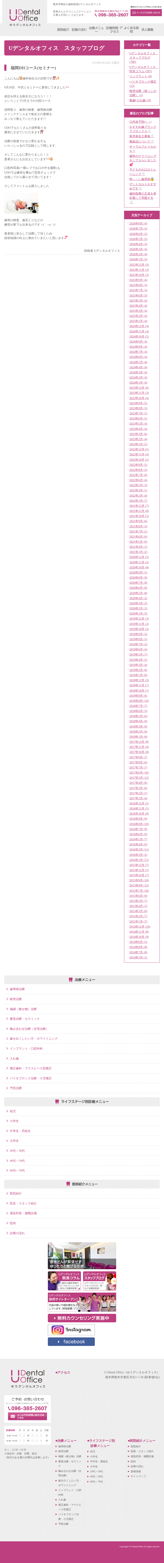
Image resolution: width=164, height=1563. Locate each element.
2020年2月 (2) (138, 608)
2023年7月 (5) (138, 413)
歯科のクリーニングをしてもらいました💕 (142, 160)
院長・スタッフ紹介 (23, 1203)
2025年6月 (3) (138, 295)
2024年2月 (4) (138, 377)
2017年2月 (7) (138, 793)
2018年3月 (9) (138, 726)
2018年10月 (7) (139, 690)
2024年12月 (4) (139, 326)
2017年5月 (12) (139, 777)
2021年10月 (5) (139, 516)
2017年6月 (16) (139, 772)
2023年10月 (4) (139, 398)
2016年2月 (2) (138, 854)
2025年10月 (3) (139, 275)
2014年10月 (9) (139, 936)
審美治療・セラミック (25, 1018)
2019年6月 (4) (138, 649)
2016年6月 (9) (138, 834)
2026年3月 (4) (138, 249)
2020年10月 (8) (139, 567)
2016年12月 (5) (139, 803)
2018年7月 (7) (138, 706)
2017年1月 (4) (138, 798)
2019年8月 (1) (138, 639)
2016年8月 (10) (139, 824)
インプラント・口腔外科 (26, 1048)
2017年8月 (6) (138, 762)
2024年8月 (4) (138, 346)
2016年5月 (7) (138, 839)
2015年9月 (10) (139, 880)
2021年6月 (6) (138, 536)
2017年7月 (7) (138, 767)
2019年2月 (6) (138, 670)
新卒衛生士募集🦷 (141, 136)
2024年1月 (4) (138, 382)
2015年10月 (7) (139, 875)
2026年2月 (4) (138, 254)
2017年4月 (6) (138, 782)
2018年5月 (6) (138, 716)
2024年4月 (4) (138, 367)
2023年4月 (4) (138, 429)
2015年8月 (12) (139, 885)
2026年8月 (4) (138, 223)
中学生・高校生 (20, 1131)
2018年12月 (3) (139, 680)
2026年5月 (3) (138, 239)
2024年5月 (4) (138, 362)
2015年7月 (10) (139, 890)
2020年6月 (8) (138, 587)
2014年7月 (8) (138, 952)
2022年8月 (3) (138, 470)
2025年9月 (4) (138, 280)
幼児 (13, 1111)
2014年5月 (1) (138, 957)
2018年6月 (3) (138, 711)
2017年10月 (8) (139, 752)
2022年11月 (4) (139, 454)
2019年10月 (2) (139, 629)
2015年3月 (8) (138, 911)
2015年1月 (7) (138, 921)
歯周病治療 (17, 989)
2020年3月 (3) (138, 603)
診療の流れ (17, 1233)
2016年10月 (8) (139, 813)
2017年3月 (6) (138, 788)
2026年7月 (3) (138, 228)
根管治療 (16, 999)
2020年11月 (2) (139, 562)
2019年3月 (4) (138, 665)
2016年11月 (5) (139, 808)
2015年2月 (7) (138, 916)
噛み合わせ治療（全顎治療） (29, 1028)
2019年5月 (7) (138, 654)
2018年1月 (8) (138, 736)
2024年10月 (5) (139, 336)
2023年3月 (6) (138, 434)
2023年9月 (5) (138, 403)
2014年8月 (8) (138, 947)
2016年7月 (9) (138, 829)
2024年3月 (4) (138, 372)
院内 (13, 1223)
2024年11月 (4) (139, 331)
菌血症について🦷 (141, 141)
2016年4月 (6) (138, 844)
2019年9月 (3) (138, 634)
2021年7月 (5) (138, 531)
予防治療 (16, 1088)
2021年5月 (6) (138, 541)
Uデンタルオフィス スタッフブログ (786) (143, 58)
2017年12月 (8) (139, 741)
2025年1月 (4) (138, 321)
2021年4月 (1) (138, 546)
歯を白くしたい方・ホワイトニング (34, 1038)
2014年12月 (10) (139, 926)
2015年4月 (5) (138, 906)
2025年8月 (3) (138, 285)
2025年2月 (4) (138, 316)
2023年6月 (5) (138, 418)
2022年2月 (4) (138, 495)
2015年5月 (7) (138, 901)
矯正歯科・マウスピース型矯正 (31, 1068)
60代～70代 (17, 1170)
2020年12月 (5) (139, 557)
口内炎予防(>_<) (140, 121)
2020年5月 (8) (138, 593)
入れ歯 (14, 1058)
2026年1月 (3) (138, 259)
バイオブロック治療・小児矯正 (31, 1078)
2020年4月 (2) (138, 598)
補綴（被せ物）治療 (23, 1009)
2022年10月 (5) (139, 459)
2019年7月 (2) (138, 644)
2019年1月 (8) (138, 675)
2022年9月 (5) (138, 464)
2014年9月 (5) (138, 942)
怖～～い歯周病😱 (141, 179)
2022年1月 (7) (138, 500)
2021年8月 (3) (138, 526)
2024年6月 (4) (138, 357)
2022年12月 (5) (139, 449)
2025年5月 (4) (138, 300)
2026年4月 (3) (138, 244)
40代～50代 (17, 1160)
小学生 (14, 1121)
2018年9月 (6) (138, 695)
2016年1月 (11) (139, 860)
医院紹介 (16, 1193)
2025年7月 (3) (138, 290)
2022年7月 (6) (138, 475)
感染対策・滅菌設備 (23, 1213)
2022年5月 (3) (138, 485)
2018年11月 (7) (139, 685)
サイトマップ (138, 1476)
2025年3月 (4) (138, 310)
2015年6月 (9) (138, 895)
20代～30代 (17, 1150)
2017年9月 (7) (138, 757)
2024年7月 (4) (138, 351)
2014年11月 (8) (139, 931)
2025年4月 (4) (138, 305)
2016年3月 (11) (139, 849)
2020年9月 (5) (138, 572)
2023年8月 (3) (138, 408)
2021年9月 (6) (138, 521)
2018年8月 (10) (139, 700)
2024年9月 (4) (138, 341)
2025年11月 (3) (139, 269)
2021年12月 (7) (139, 505)
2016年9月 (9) (138, 818)
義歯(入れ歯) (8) (140, 100)
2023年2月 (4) (138, 439)
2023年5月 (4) (138, 423)
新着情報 (136, 1471)
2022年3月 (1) (138, 490)
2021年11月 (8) (139, 511)
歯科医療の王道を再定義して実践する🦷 (142, 198)
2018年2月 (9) (138, 731)
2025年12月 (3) (139, 264)
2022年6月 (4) (138, 480)
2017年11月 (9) (139, 747)
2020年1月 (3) (138, 613)
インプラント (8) (140, 76)
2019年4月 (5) (138, 659)
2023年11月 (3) (139, 392)
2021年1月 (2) (138, 552)
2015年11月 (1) (139, 870)
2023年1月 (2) (138, 444)
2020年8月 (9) (138, 577)
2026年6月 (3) (138, 234)
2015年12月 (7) (139, 865)
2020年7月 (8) (138, 582)
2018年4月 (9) (138, 721)
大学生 (14, 1140)
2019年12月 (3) (139, 618)
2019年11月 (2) (139, 624)
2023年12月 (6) (139, 387)
